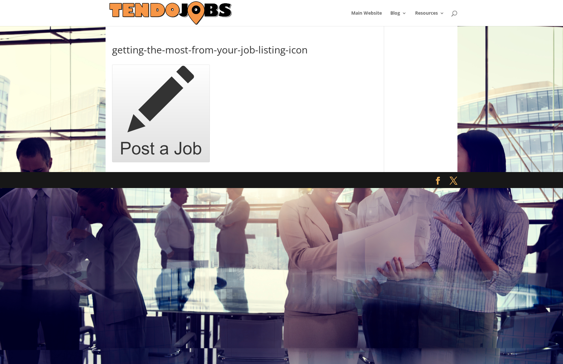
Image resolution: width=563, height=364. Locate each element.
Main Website (366, 13)
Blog (395, 13)
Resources (426, 13)
